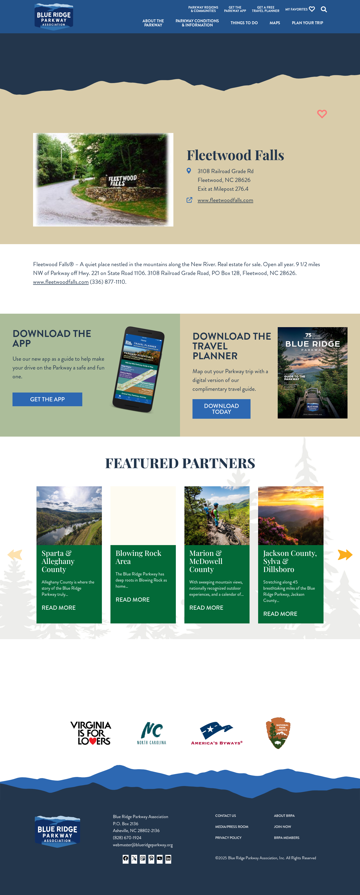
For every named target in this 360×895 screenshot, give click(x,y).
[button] (345, 554)
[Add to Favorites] (322, 114)
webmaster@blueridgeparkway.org (143, 845)
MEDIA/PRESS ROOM (231, 826)
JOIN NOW (282, 826)
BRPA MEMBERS (287, 837)
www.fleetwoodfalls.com (225, 200)
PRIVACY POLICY (228, 837)
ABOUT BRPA (284, 815)
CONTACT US (225, 815)
